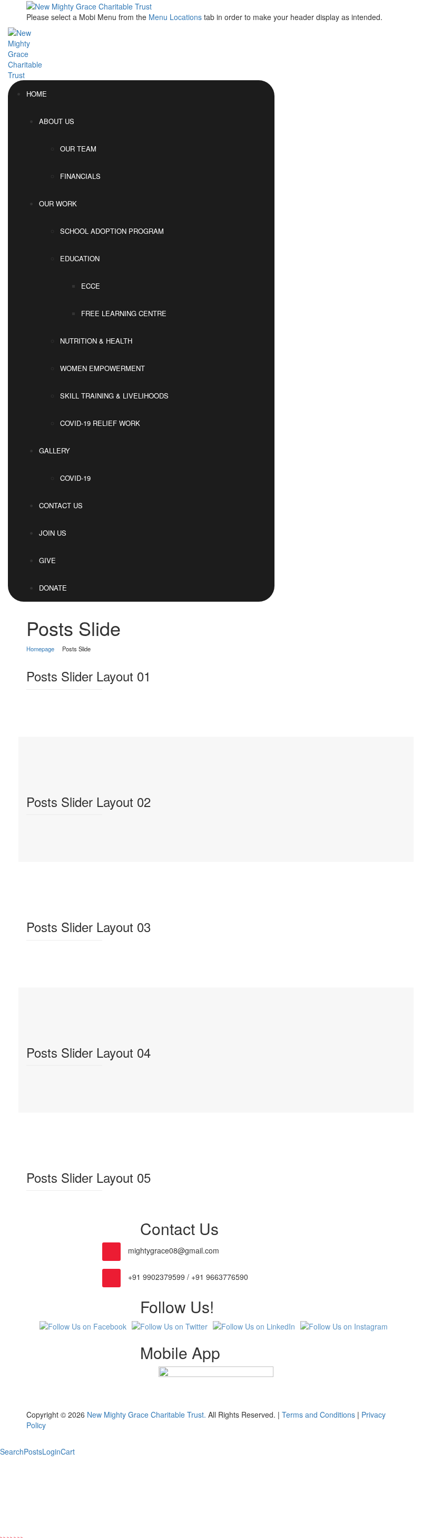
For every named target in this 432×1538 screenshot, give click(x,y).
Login (51, 1451)
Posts (33, 1451)
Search (12, 1451)
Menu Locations (175, 17)
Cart (68, 1451)
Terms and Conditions (318, 1414)
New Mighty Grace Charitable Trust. (146, 1414)
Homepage (40, 648)
